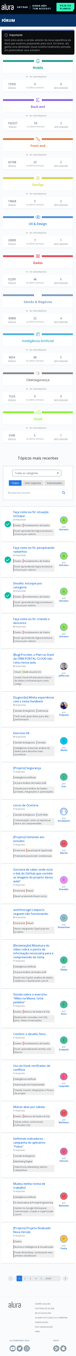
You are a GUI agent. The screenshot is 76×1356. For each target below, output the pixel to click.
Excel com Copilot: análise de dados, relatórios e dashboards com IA (33, 979)
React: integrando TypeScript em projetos (31, 930)
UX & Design (38, 224)
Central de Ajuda (44, 1308)
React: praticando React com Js (30, 896)
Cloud (38, 419)
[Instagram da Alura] (27, 1348)
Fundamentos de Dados (37, 525)
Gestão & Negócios (38, 302)
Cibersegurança (37, 380)
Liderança (42, 710)
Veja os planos (65, 7)
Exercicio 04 (21, 733)
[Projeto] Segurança (27, 768)
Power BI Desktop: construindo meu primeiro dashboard (33, 1254)
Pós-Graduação (44, 1326)
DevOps (38, 185)
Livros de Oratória (25, 805)
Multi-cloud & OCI (32, 671)
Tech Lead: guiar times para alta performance (31, 718)
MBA (37, 1331)
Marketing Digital (23, 1161)
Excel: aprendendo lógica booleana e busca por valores (33, 532)
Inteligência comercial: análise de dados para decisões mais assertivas (32, 751)
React (30, 890)
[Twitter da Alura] (20, 1348)
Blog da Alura (43, 1313)
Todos (15, 483)
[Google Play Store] (56, 1348)
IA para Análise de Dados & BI (30, 783)
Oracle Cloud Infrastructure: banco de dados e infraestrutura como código (32, 680)
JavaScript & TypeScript (39, 850)
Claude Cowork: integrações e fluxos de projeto (34, 1091)
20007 (48, 1278)
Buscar (63, 492)
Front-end (37, 146)
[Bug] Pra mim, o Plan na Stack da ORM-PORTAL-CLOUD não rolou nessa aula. (33, 658)
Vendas (41, 742)
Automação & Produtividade (29, 1084)
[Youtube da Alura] (13, 1348)
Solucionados (54, 483)
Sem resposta (33, 483)
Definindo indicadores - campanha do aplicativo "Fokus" (29, 1142)
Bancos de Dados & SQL (37, 1011)
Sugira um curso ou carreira (51, 1317)
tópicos (12, 87)
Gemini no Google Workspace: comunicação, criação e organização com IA (33, 1211)
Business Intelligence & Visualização (33, 1246)
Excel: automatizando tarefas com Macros (32, 1050)
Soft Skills (42, 814)
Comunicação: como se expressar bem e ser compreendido (32, 822)
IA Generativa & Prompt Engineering (33, 1202)
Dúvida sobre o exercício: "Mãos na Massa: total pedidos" (30, 998)
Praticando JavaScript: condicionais (33, 855)
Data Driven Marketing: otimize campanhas (30, 1168)
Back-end (38, 107)
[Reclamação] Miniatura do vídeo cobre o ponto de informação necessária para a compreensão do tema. (33, 951)
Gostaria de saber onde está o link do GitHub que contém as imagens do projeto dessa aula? (33, 875)
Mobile (38, 68)
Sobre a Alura (43, 1303)
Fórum (8, 20)
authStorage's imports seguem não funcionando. (31, 912)
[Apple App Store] (63, 1348)
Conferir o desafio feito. (29, 1034)
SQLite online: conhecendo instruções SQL (28, 1123)
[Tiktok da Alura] (34, 1348)
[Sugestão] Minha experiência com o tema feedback (33, 699)
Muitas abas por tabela (29, 1107)
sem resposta (61, 87)
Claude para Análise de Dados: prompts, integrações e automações (33, 790)
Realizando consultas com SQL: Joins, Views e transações (31, 1019)
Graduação (41, 1322)
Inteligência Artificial (38, 341)
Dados (38, 263)
